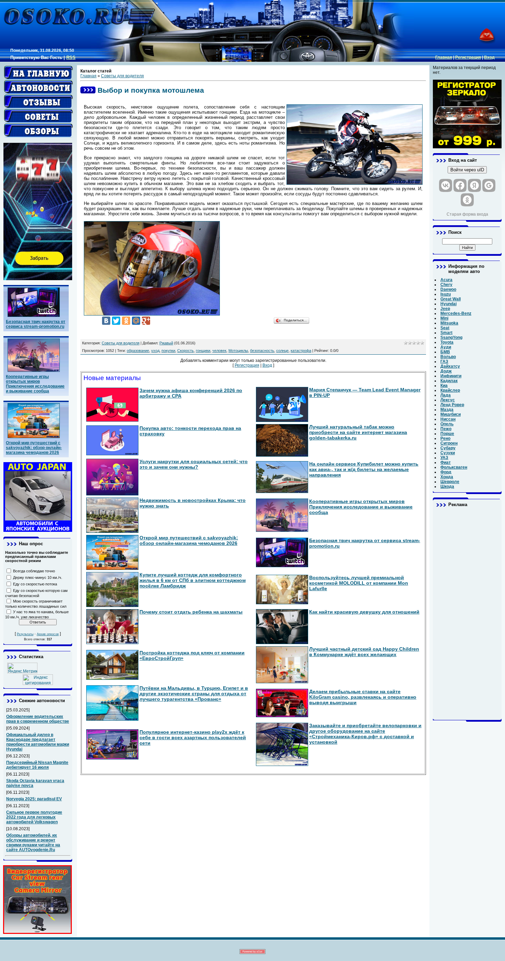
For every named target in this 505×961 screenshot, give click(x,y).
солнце (282, 350)
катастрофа (301, 350)
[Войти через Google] (488, 185)
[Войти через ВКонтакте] (445, 185)
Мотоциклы (238, 350)
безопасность (262, 350)
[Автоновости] (38, 87)
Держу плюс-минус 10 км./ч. (37, 577)
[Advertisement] (467, 614)
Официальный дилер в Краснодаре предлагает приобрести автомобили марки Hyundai (37, 742)
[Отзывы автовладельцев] (38, 101)
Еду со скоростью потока (35, 584)
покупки (168, 350)
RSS (71, 57)
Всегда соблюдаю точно (34, 571)
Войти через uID (467, 169)
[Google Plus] (146, 321)
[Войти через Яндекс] (474, 185)
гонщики (203, 350)
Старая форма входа (467, 214)
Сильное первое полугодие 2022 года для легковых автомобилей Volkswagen (34, 817)
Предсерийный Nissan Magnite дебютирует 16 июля (37, 765)
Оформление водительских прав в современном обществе (37, 719)
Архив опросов (48, 634)
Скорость (185, 350)
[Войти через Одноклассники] (467, 199)
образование (138, 350)
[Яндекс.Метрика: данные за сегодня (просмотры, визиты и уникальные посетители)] (22, 668)
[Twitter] (116, 321)
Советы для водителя (122, 75)
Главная (443, 57)
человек (219, 350)
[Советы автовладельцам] (38, 116)
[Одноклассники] (126, 321)
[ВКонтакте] (106, 321)
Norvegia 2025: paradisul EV (34, 799)
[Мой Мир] (136, 321)
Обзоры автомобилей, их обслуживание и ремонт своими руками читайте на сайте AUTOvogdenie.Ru (33, 842)
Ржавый (166, 343)
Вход (489, 57)
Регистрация (468, 57)
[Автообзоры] (38, 130)
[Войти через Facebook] (460, 185)
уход (155, 350)
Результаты (25, 634)
